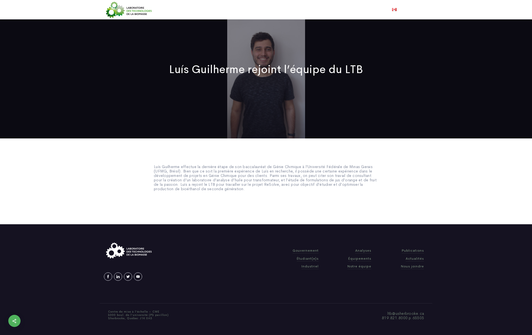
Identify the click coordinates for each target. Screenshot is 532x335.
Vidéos (309, 9)
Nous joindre (334, 9)
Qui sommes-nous (222, 9)
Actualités (286, 9)
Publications (258, 9)
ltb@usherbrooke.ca (405, 313)
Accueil (192, 9)
